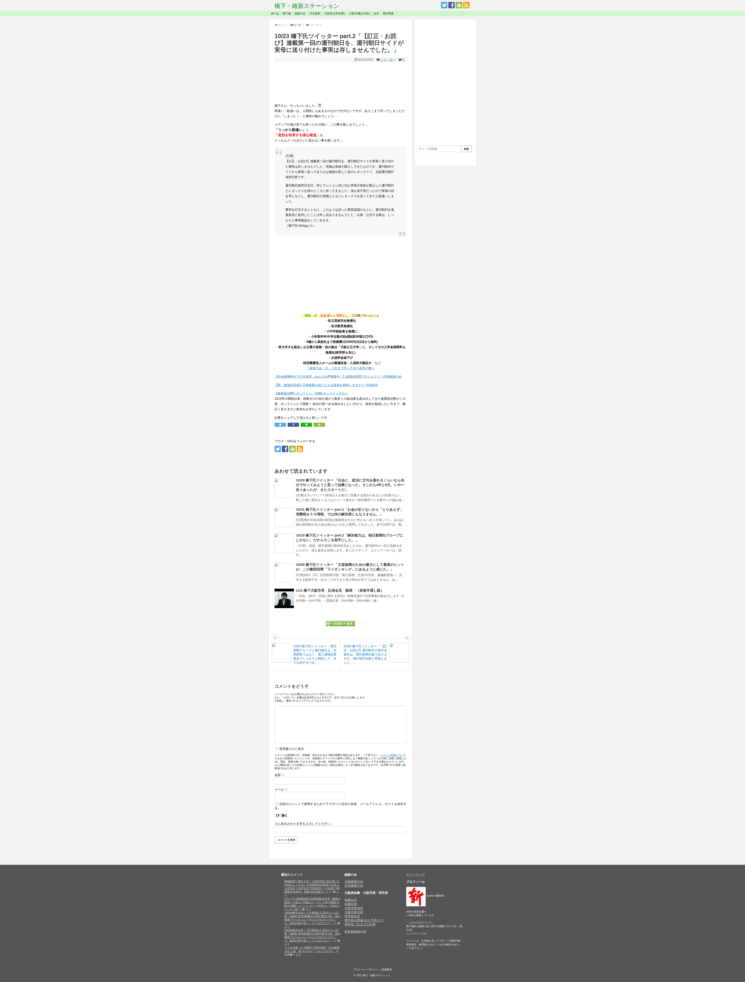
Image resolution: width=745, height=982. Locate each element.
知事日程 (351, 904)
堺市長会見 (352, 916)
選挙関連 (388, 13)
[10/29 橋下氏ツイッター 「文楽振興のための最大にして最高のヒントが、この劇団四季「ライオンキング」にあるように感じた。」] (284, 572)
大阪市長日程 (354, 912)
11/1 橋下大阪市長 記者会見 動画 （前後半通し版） (340, 590)
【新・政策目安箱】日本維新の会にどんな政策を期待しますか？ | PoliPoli (326, 385)
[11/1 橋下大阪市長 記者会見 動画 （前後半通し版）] (284, 598)
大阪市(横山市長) (359, 13)
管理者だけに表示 (291, 749)
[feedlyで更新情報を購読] (459, 5)
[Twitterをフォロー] (444, 5)
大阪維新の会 (354, 881)
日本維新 (314, 13)
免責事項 (387, 969)
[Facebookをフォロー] (451, 5)
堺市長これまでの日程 (360, 924)
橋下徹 (287, 13)
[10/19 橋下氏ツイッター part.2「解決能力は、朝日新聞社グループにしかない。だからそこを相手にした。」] (284, 543)
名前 (280, 775)
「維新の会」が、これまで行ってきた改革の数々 (340, 368)
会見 (376, 13)
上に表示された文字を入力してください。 (304, 823)
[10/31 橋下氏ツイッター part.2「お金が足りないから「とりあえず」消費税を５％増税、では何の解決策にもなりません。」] (284, 517)
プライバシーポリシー (365, 969)
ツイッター (388, 59)
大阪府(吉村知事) (334, 13)
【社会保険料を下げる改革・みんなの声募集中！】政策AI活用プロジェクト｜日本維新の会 (338, 376)
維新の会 (300, 13)
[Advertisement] (340, 82)
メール (281, 789)
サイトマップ (415, 874)
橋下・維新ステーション (307, 6)
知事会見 (351, 900)
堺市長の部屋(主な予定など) (364, 920)
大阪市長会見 (354, 908)
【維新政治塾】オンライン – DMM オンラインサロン (311, 393)
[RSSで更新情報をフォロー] (466, 5)
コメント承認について (393, 755)
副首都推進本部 (355, 931)
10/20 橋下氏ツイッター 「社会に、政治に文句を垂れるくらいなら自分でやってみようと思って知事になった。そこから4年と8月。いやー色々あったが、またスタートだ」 (350, 485)
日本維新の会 (354, 885)
